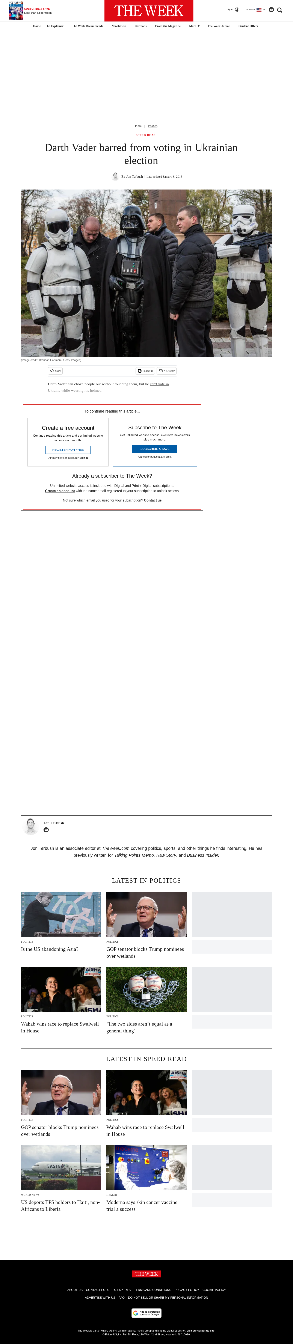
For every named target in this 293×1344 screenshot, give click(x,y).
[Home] (36, 26)
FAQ (122, 1297)
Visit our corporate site (200, 1330)
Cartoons (140, 26)
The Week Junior (219, 26)
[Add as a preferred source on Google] (146, 1313)
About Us (75, 1290)
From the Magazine (168, 26)
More (193, 26)
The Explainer (54, 26)
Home (138, 126)
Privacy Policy (187, 1290)
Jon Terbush (134, 176)
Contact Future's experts (108, 1290)
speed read (146, 135)
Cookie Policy (214, 1290)
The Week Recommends (87, 26)
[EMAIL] (47, 830)
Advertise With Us (100, 1297)
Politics (152, 126)
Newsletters (119, 26)
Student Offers (248, 26)
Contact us (153, 500)
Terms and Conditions (152, 1290)
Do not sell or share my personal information (168, 1297)
